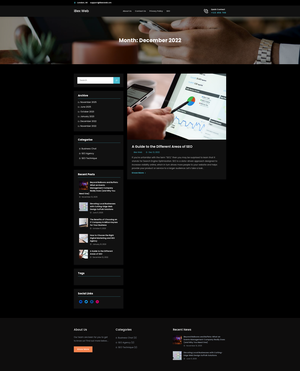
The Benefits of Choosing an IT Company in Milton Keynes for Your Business (104, 222)
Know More (138, 172)
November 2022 (88, 126)
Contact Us (140, 11)
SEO (168, 11)
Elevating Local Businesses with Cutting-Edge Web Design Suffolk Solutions (102, 206)
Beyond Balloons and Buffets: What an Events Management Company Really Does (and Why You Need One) (98, 188)
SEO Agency (88, 153)
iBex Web (81, 11)
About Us (127, 11)
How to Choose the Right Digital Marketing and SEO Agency (102, 238)
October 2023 (87, 111)
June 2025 (85, 106)
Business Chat (89, 148)
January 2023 (87, 116)
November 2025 (88, 102)
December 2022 (88, 121)
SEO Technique (89, 158)
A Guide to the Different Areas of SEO (101, 252)
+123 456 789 (218, 12)
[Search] (116, 80)
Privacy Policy (156, 11)
